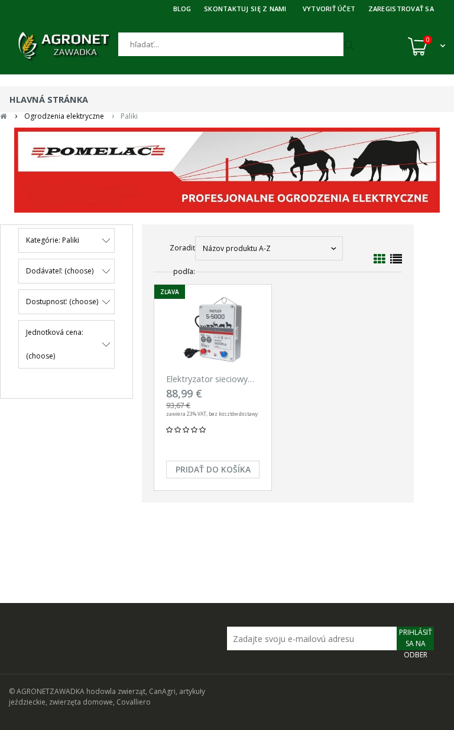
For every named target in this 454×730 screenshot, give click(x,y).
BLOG (182, 8)
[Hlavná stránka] (63, 46)
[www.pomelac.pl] (227, 170)
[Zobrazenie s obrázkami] (379, 259)
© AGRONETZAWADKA (47, 691)
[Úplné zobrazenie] (396, 259)
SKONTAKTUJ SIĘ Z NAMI (245, 8)
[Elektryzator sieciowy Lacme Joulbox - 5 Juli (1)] (213, 330)
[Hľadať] (350, 46)
